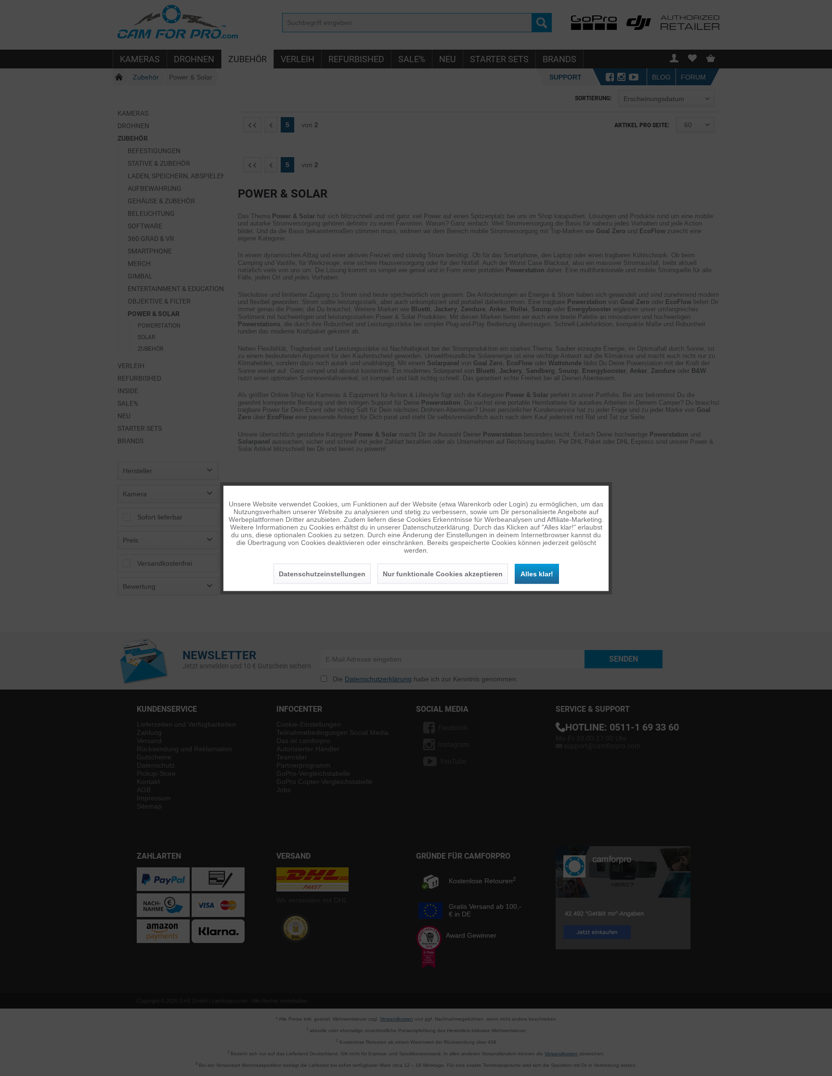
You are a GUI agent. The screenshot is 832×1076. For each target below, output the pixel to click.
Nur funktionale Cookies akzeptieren (443, 573)
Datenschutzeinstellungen (322, 573)
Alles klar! (536, 573)
